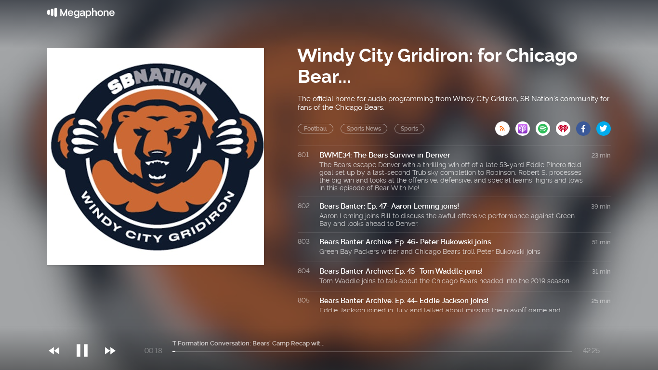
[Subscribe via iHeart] (566, 125)
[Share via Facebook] (586, 125)
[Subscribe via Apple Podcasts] (525, 125)
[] (87, 331)
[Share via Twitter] (603, 125)
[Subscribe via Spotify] (546, 125)
